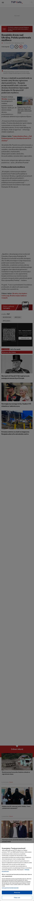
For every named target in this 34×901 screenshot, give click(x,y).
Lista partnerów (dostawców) (10, 888)
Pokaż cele (17, 897)
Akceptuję (17, 892)
